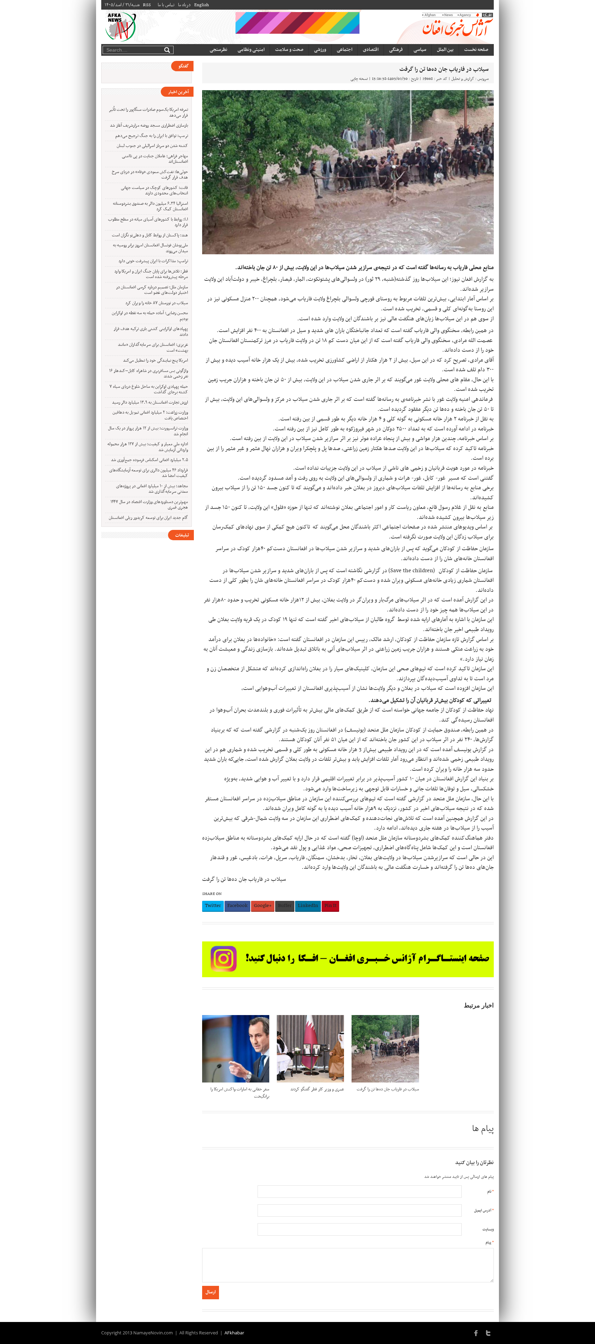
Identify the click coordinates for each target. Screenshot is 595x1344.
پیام (490, 1242)
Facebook (237, 905)
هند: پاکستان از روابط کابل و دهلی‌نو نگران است (150, 235)
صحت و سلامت (289, 50)
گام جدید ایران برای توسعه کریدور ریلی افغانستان (148, 518)
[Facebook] (476, 1332)
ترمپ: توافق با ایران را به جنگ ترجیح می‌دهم (151, 136)
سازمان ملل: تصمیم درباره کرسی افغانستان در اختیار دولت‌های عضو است (152, 290)
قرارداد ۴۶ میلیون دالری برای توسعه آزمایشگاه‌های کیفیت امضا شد (148, 473)
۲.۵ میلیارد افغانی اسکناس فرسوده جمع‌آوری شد (149, 460)
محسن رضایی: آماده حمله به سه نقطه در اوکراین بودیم (150, 316)
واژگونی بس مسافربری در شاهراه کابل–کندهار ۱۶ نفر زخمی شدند (148, 374)
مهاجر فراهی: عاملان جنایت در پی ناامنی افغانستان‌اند (155, 159)
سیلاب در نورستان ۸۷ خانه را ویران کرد (156, 303)
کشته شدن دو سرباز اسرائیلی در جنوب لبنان (152, 146)
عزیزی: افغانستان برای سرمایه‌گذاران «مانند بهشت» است (153, 347)
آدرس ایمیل (484, 1210)
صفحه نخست (476, 50)
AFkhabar (234, 1333)
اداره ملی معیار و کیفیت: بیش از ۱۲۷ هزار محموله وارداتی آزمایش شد (147, 447)
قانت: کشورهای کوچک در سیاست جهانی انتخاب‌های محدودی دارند (154, 191)
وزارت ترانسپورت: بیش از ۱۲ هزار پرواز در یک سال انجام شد (148, 431)
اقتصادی (370, 50)
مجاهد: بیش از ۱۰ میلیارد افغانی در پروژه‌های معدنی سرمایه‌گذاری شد (152, 489)
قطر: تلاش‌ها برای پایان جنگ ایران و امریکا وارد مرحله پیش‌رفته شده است (151, 274)
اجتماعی (344, 50)
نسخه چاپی (359, 78)
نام (490, 1191)
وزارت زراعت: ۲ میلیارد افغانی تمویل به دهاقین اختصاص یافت (150, 415)
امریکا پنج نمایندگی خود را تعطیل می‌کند (155, 360)
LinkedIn (308, 905)
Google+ (263, 905)
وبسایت (488, 1229)
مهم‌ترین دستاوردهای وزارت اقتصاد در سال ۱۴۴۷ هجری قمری (149, 505)
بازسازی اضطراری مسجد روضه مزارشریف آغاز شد (149, 125)
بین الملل (445, 50)
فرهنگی (396, 50)
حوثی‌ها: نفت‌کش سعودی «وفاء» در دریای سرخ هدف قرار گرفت (150, 175)
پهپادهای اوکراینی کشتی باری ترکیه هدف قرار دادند (151, 332)
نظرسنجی (218, 50)
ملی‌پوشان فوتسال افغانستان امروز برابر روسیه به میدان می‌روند (150, 248)
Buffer (285, 905)
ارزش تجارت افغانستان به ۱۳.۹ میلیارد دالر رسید (150, 402)
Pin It (330, 905)
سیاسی (420, 50)
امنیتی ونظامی (251, 50)
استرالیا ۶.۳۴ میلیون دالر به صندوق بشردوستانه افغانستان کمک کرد (150, 206)
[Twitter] (488, 1332)
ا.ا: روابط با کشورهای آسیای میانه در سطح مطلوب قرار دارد (148, 222)
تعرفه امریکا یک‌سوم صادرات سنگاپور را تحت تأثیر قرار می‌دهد (148, 112)
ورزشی (320, 50)
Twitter (213, 905)
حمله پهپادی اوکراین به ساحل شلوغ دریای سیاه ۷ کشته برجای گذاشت (148, 389)
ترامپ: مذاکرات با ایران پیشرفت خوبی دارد (153, 261)
